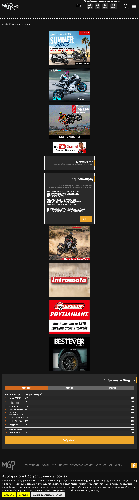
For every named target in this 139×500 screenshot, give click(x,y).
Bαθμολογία (69, 440)
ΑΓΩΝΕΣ (88, 465)
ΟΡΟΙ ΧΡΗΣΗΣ (49, 465)
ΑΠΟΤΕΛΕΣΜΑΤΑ (103, 465)
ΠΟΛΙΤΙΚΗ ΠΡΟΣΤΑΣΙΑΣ (71, 465)
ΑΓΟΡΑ (118, 465)
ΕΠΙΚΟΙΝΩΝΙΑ (32, 465)
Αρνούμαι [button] (23, 495)
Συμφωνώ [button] (9, 495)
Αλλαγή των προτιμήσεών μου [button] (47, 495)
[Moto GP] (38, 6)
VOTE (86, 219)
